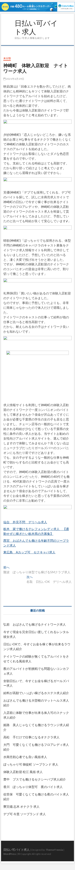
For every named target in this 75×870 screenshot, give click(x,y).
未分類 (7, 58)
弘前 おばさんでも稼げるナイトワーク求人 (34, 624)
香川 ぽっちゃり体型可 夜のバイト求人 (33, 787)
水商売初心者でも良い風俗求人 (25, 757)
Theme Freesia (54, 849)
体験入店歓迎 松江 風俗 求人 (23, 772)
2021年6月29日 (15, 78)
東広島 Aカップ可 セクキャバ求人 (29, 552)
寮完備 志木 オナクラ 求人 (21, 806)
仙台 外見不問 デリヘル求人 (25, 522)
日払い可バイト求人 (36, 27)
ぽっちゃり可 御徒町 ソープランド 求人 (30, 764)
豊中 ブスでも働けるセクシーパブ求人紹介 (34, 779)
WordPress (9, 853)
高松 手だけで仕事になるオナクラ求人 (31, 737)
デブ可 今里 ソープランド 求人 (24, 814)
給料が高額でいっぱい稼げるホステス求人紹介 (36, 693)
